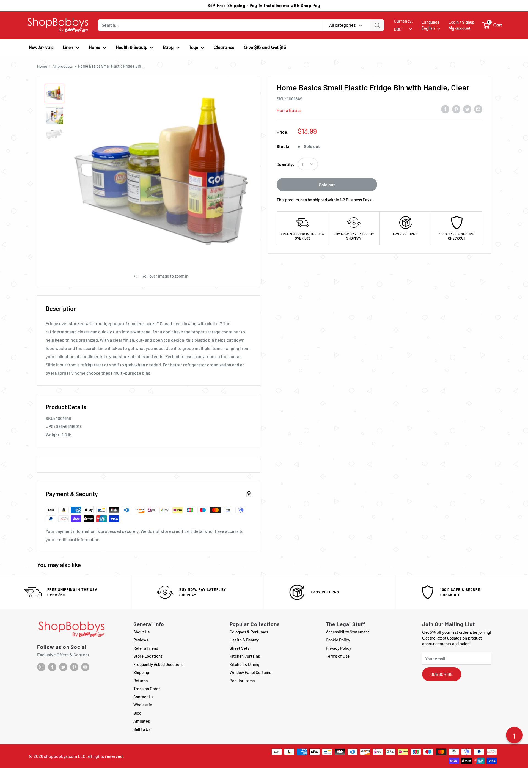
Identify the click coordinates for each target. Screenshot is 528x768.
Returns (140, 680)
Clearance (224, 47)
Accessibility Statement (347, 631)
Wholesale (142, 704)
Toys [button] (193, 47)
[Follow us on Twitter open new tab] (63, 667)
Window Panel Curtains (250, 672)
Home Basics (289, 110)
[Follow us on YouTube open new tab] (85, 667)
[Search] (377, 25)
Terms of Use (338, 656)
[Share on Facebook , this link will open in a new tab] (445, 109)
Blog (137, 713)
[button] (492, 25)
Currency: (403, 20)
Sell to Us (141, 729)
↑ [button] (514, 735)
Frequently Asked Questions (158, 664)
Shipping (141, 672)
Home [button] (94, 47)
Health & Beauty (244, 639)
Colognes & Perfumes (249, 631)
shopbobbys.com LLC (65, 756)
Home (42, 66)
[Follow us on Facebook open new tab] (52, 667)
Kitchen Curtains (245, 656)
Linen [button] (68, 47)
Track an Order (146, 688)
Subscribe (441, 674)
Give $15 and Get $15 (265, 47)
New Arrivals (41, 47)
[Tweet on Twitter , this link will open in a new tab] (467, 109)
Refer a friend (145, 648)
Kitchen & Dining (244, 664)
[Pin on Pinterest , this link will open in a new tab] (456, 109)
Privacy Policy (338, 648)
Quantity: (286, 164)
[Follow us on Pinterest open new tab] (74, 667)
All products (63, 66)
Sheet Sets (239, 648)
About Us (141, 631)
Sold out (327, 184)
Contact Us (143, 696)
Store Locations (148, 656)
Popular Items (242, 680)
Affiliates (141, 720)
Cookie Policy (338, 639)
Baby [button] (168, 47)
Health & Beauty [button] (131, 47)
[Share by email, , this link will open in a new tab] (478, 109)
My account (459, 28)
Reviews (140, 639)
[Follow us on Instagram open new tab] (41, 667)
